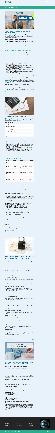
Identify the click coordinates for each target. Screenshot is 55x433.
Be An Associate (42, 4)
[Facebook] (46, 1)
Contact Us (47, 4)
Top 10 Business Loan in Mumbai (16, 116)
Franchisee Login (36, 4)
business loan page (17, 87)
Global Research (30, 421)
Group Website (7, 423)
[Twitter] (47, 1)
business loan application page (10, 80)
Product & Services (19, 421)
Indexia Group (7, 421)
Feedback (48, 431)
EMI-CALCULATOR (23, 4)
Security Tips (30, 423)
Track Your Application (31, 425)
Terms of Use (18, 423)
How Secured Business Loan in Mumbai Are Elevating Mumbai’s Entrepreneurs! (19, 257)
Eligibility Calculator (30, 4)
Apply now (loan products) (16, 4)
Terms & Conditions (19, 425)
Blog (8, 339)
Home (10, 4)
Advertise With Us (7, 425)
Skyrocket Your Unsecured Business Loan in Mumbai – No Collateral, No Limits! (19, 362)
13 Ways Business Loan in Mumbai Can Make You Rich (18, 31)
